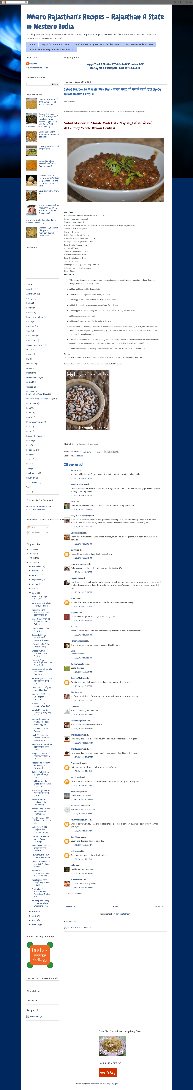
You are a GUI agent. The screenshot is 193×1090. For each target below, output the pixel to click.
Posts (32, 527)
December (37, 566)
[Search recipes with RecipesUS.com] (34, 1017)
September (37, 580)
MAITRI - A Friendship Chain (139, 44)
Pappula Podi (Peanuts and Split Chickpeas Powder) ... (41, 864)
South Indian (31, 473)
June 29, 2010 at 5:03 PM (81, 592)
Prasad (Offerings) (34, 436)
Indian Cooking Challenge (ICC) (39, 399)
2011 (32, 558)
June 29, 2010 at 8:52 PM (81, 672)
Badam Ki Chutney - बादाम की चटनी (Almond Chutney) (40, 637)
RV (72, 627)
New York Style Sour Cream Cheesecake (41, 856)
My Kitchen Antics (78, 806)
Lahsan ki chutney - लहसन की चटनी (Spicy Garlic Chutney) (47, 163)
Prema (73, 598)
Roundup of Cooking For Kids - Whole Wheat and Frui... (40, 903)
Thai (28, 492)
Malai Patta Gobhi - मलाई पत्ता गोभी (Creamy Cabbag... (41, 830)
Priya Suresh (76, 763)
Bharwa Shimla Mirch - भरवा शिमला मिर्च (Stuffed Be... (41, 811)
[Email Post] (98, 452)
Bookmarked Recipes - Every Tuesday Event (97, 44)
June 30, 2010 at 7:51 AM (81, 845)
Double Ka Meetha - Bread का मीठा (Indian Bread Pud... (41, 784)
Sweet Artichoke (78, 484)
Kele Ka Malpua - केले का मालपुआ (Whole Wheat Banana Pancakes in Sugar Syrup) (49, 209)
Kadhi (28, 413)
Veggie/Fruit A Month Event (55, 44)
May (34, 911)
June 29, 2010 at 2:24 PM (81, 495)
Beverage (30, 312)
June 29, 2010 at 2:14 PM (81, 478)
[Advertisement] (58, 1034)
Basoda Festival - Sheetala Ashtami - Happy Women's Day (41, 221)
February (36, 925)
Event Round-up (33, 378)
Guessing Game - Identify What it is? (41, 704)
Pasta (28, 427)
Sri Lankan (30, 478)
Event (28, 373)
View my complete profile (37, 68)
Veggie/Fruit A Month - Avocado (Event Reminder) (41, 765)
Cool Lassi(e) (76, 533)
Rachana (74, 470)
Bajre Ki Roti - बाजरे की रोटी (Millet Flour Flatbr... (41, 622)
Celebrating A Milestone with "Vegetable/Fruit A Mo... (41, 893)
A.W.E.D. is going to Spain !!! (40, 598)
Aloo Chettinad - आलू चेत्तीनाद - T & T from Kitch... (41, 820)
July (34, 589)
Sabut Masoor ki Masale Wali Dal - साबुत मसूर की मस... (40, 612)
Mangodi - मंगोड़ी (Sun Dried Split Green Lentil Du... (41, 697)
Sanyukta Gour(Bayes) (80, 516)
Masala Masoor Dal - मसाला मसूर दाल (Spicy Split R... (41, 712)
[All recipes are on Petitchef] (108, 1076)
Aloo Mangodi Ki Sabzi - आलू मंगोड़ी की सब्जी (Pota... (42, 681)
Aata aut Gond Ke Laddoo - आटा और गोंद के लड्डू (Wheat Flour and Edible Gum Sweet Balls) (49, 181)
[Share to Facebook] (114, 451)
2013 (32, 549)
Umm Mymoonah (78, 564)
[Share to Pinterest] (117, 451)
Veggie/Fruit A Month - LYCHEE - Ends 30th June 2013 (115, 64)
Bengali (29, 308)
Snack (28, 464)
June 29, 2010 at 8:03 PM (81, 635)
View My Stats (32, 1000)
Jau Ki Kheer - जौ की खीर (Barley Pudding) (41, 604)
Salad (28, 459)
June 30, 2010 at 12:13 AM (82, 771)
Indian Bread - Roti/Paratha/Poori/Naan (37, 393)
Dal (72, 456)
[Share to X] (111, 451)
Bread (29, 322)
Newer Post (71, 907)
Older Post (159, 907)
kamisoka (95, 1084)
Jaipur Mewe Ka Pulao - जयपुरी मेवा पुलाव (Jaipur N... (41, 848)
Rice (28, 455)
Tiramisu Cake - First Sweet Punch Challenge (40, 839)
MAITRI (29, 417)
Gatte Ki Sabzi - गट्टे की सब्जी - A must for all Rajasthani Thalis (48, 102)
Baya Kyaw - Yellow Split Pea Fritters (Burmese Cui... (42, 672)
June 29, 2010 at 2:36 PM (81, 510)
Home (32, 44)
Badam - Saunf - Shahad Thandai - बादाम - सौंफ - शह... (40, 873)
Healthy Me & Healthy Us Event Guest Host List (52, 50)
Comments (35, 533)
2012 (32, 554)
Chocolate (30, 340)
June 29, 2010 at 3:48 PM (81, 558)
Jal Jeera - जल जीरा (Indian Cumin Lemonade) (39, 802)
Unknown (75, 851)
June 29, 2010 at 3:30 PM (81, 544)
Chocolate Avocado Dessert (40, 730)
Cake (28, 331)
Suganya (74, 613)
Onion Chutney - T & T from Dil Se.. (41, 629)
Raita (28, 445)
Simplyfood (76, 777)
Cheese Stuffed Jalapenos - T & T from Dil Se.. (40, 653)
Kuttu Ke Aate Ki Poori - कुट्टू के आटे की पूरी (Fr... (41, 774)
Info (28, 408)
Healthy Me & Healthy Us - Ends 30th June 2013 (115, 68)
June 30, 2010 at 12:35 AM (82, 800)
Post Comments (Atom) (121, 914)
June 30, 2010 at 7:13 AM (81, 814)
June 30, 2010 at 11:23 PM (82, 887)
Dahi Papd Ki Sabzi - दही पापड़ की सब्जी (49, 148)
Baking (29, 299)
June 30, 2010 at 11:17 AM (82, 859)
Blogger (114, 1084)
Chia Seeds (31, 336)
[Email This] (105, 451)
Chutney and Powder (35, 345)
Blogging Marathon (34, 317)
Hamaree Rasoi (77, 641)
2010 (32, 562)
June (34, 593)
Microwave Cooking (35, 422)
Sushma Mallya (77, 678)
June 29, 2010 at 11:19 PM (82, 714)
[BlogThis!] (108, 451)
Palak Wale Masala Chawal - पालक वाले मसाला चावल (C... (40, 738)
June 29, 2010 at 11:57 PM (82, 729)
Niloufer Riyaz (77, 792)
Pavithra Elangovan (79, 820)
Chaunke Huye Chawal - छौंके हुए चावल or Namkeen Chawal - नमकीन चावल (49, 232)
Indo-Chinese (32, 403)
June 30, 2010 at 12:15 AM (82, 785)
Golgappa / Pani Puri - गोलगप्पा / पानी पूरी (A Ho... (41, 756)
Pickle (28, 431)
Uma (73, 706)
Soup (28, 468)
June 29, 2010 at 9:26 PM (81, 700)
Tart (28, 487)
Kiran (73, 502)
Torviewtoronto (77, 664)
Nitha (73, 865)
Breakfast (30, 326)
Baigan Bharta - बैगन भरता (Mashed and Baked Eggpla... (40, 722)
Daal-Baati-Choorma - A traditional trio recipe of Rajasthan (49, 134)
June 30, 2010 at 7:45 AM (81, 831)
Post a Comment (75, 894)
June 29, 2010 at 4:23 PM (81, 572)
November (37, 571)
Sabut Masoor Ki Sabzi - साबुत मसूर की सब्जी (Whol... (42, 747)
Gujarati (29, 387)
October (36, 575)
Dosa (28, 368)
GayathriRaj (76, 578)
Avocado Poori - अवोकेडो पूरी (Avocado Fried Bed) (42, 662)
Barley (29, 303)
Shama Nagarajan (78, 721)
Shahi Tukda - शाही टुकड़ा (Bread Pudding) (42, 689)
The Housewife (77, 735)
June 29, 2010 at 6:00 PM (81, 606)
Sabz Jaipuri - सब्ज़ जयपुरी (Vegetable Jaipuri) (40, 882)
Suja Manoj (75, 837)
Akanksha (75, 692)
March (35, 920)
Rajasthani (78, 456)
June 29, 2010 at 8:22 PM (81, 658)
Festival (29, 382)
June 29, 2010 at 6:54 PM (81, 621)
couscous (30, 350)
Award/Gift (31, 294)
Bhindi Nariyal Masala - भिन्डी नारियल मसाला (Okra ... (41, 793)
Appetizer (30, 289)
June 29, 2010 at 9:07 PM (81, 686)
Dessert (29, 364)
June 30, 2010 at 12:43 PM (82, 873)
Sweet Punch (31, 483)
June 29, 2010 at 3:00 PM (81, 527)
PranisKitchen (76, 879)
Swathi (74, 550)
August (35, 584)
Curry (28, 354)
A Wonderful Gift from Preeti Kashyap (41, 645)
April (34, 916)
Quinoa (29, 441)
